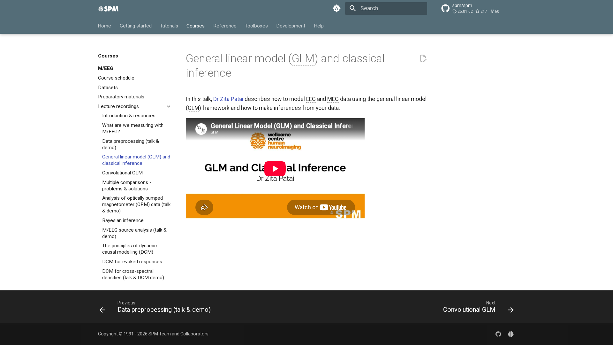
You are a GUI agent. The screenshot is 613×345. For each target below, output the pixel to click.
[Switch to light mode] (337, 8)
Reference (225, 25)
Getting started (136, 25)
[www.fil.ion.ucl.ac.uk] (511, 333)
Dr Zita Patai (228, 99)
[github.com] (498, 333)
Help (319, 25)
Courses (196, 25)
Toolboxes (256, 25)
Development (291, 25)
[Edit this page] (423, 58)
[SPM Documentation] (108, 8)
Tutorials (169, 25)
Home (104, 25)
